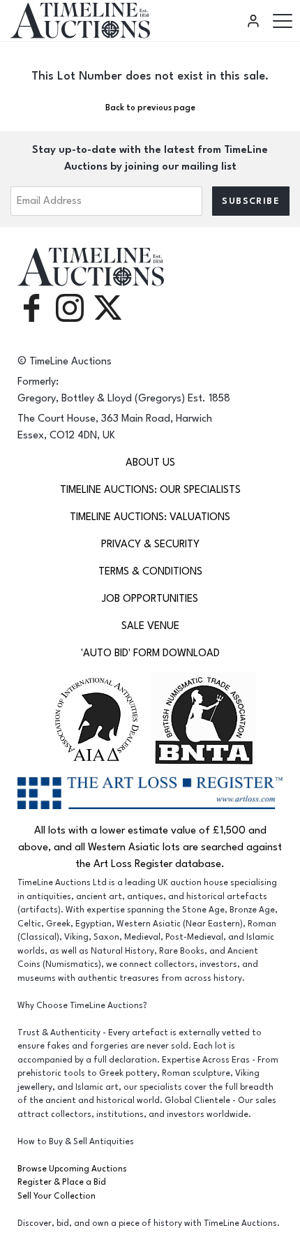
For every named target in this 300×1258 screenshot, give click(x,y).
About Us (150, 462)
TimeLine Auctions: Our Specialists (150, 490)
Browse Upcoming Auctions (72, 1169)
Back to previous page (150, 107)
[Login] (255, 21)
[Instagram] (70, 307)
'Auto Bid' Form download (150, 653)
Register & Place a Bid (61, 1182)
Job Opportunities (150, 599)
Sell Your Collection (56, 1196)
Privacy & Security (150, 544)
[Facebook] (31, 307)
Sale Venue (150, 626)
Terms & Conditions (150, 571)
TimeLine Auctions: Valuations (150, 517)
